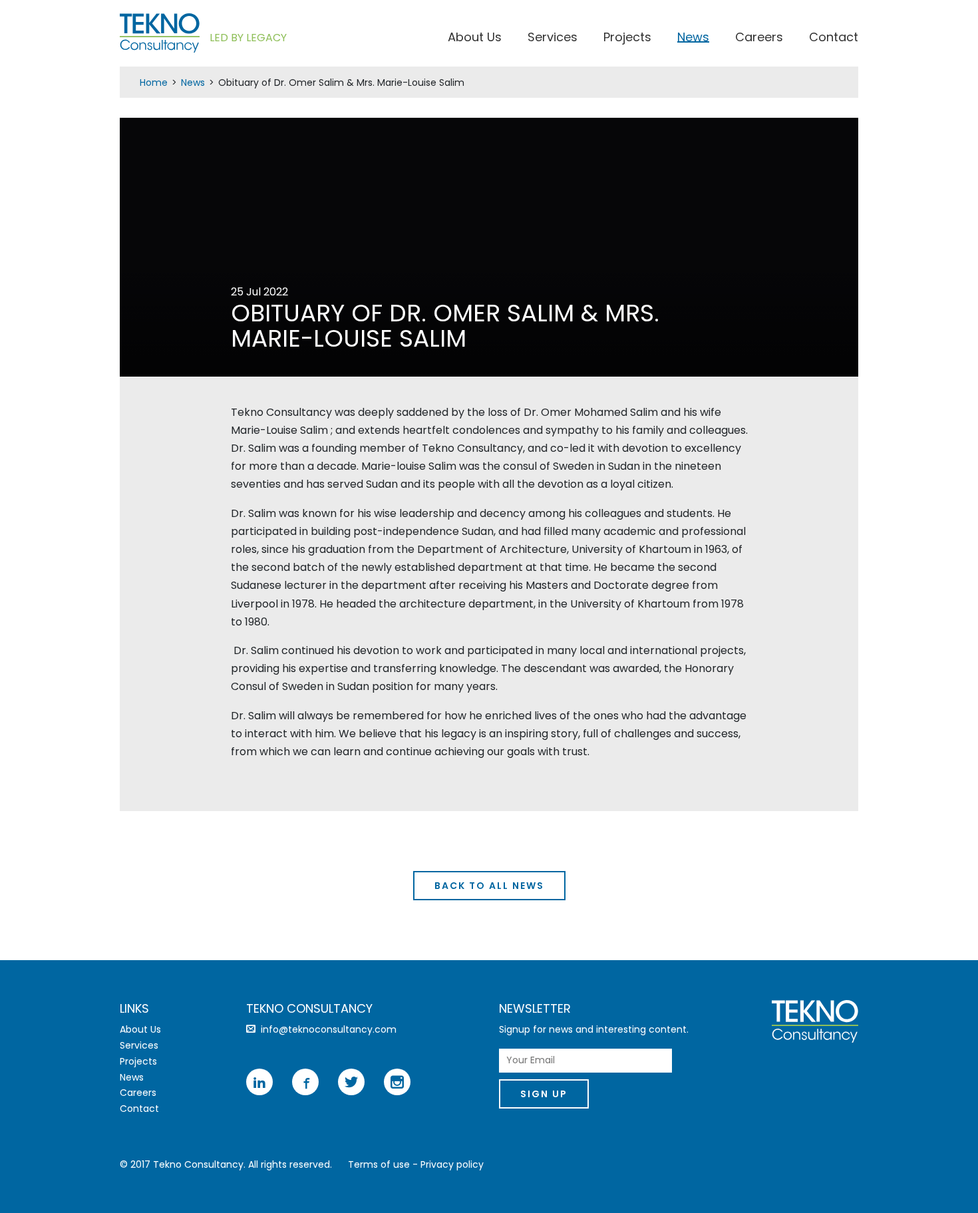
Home (154, 82)
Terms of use (379, 1164)
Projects (627, 40)
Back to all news (489, 885)
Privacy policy (452, 1164)
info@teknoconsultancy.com (329, 1029)
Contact (833, 40)
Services (552, 40)
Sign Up (544, 1094)
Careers (759, 40)
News (693, 40)
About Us (475, 40)
